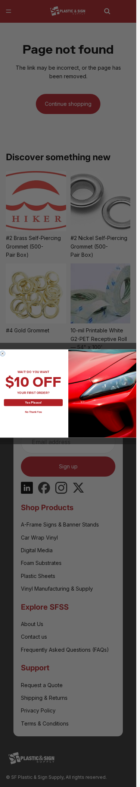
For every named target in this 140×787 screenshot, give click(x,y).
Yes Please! (33, 402)
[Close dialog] (2, 353)
